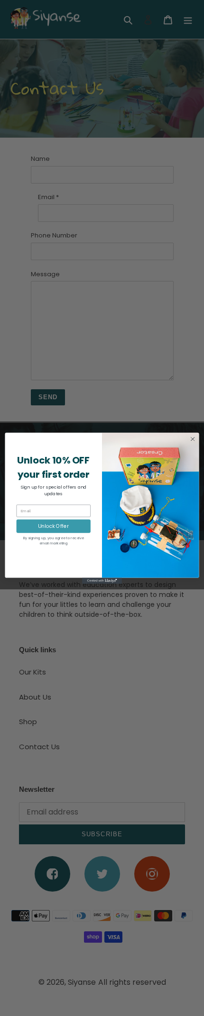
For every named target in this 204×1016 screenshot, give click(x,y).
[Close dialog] (192, 439)
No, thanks (53, 558)
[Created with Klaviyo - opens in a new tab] (102, 581)
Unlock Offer (53, 525)
